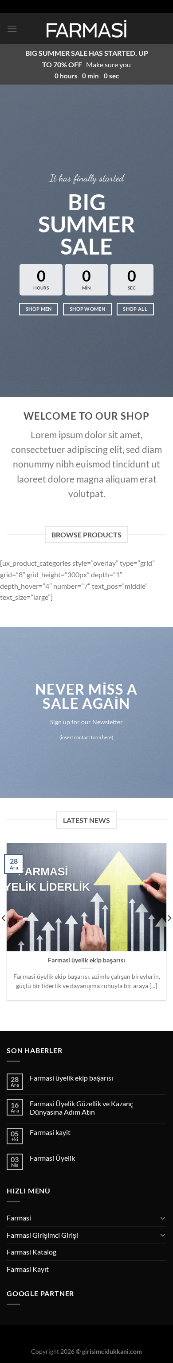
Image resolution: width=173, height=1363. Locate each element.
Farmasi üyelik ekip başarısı (86, 960)
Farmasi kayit (50, 1132)
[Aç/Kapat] (162, 1217)
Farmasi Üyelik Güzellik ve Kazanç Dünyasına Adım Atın (81, 1107)
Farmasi (19, 1217)
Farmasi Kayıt (28, 1269)
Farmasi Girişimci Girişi (42, 1235)
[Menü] (12, 28)
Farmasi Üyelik (52, 1158)
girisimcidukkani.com (112, 1351)
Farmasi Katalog (31, 1251)
